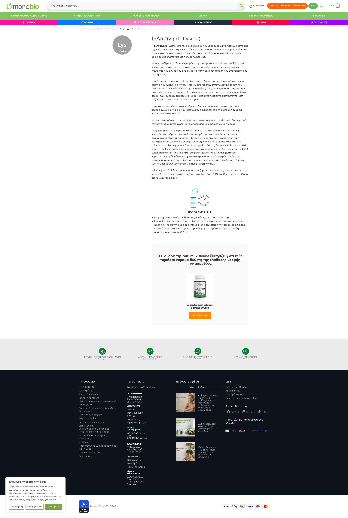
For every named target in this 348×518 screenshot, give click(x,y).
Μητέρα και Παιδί (147, 22)
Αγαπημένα (322, 6)
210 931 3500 (134, 452)
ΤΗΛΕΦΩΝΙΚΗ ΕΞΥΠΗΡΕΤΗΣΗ (198, 358)
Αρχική (81, 29)
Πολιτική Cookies (88, 418)
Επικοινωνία (85, 456)
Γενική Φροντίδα (261, 16)
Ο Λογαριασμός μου (90, 452)
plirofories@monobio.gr (144, 387)
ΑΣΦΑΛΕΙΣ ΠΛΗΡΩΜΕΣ (245, 358)
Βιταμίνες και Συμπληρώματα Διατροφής (94, 429)
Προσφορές (320, 22)
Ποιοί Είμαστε (86, 387)
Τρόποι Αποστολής (89, 398)
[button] (334, 6)
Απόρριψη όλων (34, 507)
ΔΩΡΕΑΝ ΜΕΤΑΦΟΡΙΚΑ (150, 358)
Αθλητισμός (204, 22)
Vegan (203, 16)
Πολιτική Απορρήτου (90, 415)
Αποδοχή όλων (53, 507)
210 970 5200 (134, 402)
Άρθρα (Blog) (232, 391)
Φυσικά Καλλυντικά (87, 16)
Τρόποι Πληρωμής (88, 394)
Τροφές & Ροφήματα (145, 16)
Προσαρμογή (17, 507)
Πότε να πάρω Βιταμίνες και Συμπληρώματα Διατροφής (107, 29)
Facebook (235, 412)
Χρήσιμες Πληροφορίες (92, 422)
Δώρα (263, 22)
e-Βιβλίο (83, 442)
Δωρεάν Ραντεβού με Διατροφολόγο (287, 6)
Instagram (250, 412)
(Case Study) (92, 437)
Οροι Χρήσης (86, 390)
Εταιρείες (319, 16)
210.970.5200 (258, 6)
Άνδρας (88, 22)
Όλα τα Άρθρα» (198, 387)
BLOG (313, 6)
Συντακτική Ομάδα (236, 387)
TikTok (264, 412)
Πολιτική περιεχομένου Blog (241, 398)
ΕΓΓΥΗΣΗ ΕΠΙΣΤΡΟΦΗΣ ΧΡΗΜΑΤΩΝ (102, 358)
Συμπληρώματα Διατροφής (29, 16)
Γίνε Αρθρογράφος (235, 394)
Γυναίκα (30, 22)
